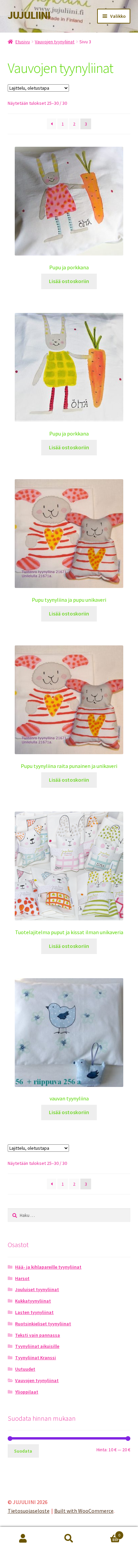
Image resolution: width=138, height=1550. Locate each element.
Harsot (22, 1278)
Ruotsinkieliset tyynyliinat (43, 1324)
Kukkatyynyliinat (33, 1301)
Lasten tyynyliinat (34, 1312)
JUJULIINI (29, 15)
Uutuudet (25, 1369)
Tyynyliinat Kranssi (35, 1358)
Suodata (23, 1451)
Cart (106, 1533)
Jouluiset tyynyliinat (37, 1289)
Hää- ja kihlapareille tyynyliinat (48, 1267)
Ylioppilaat (26, 1392)
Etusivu (22, 42)
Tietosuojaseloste (29, 1510)
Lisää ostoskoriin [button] (69, 281)
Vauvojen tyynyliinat (54, 42)
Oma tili (23, 1538)
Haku (69, 1538)
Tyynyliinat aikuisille (37, 1346)
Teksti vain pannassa (37, 1335)
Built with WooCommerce (84, 1510)
